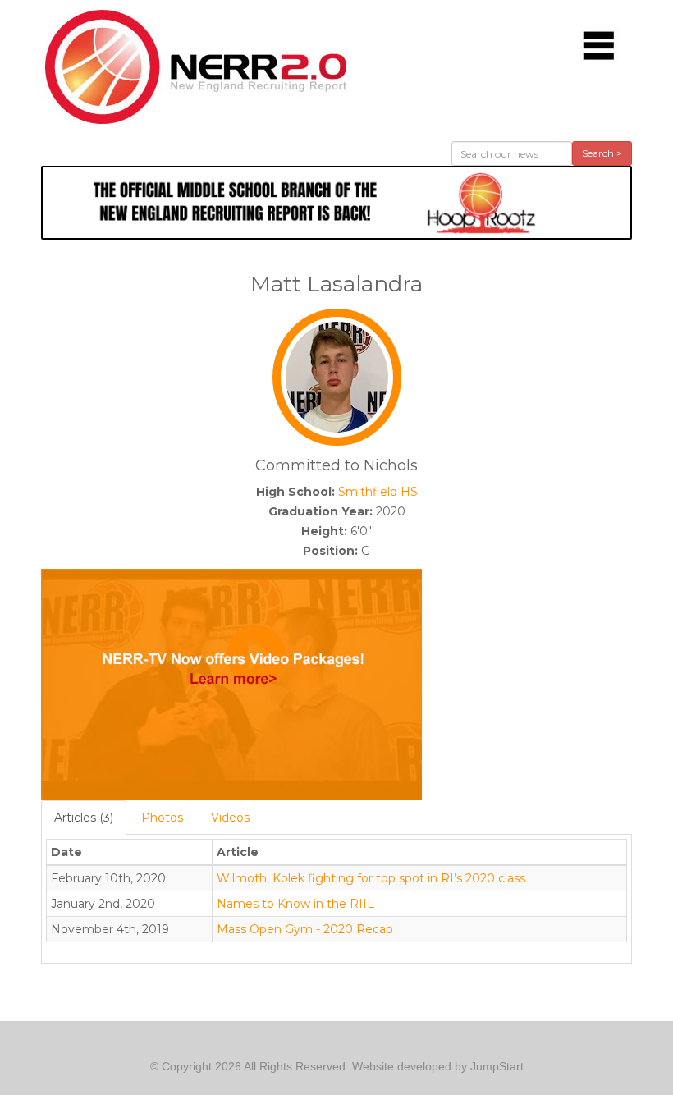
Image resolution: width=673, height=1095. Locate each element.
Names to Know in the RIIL (295, 903)
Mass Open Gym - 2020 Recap (305, 929)
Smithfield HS (378, 491)
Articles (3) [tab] (83, 817)
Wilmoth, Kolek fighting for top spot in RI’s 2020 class (371, 878)
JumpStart (497, 1066)
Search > (602, 153)
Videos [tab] (230, 817)
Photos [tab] (162, 817)
